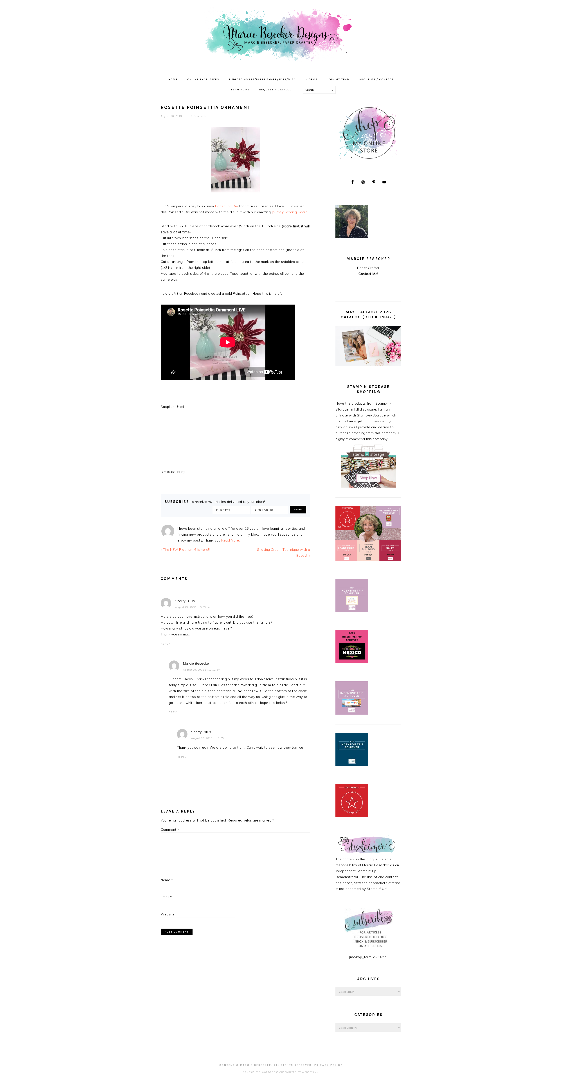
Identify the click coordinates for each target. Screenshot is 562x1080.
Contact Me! (368, 274)
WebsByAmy (310, 1072)
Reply (165, 643)
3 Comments (199, 116)
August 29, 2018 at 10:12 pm (201, 669)
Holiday (180, 472)
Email (166, 897)
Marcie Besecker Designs (281, 34)
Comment (170, 829)
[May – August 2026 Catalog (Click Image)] (368, 365)
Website (168, 914)
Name (167, 880)
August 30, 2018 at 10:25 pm (210, 738)
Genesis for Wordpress (261, 1072)
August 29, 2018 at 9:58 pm (193, 607)
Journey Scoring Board (290, 212)
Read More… (231, 540)
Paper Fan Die (226, 206)
